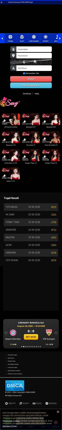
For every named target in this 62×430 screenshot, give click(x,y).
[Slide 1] (21, 346)
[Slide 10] (40, 346)
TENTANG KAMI (12, 355)
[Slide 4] (27, 346)
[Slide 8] (36, 346)
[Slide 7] (34, 346)
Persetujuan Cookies (11, 421)
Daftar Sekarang (31, 85)
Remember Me (32, 73)
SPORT (46, 41)
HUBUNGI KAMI (12, 367)
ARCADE (57, 41)
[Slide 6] (32, 346)
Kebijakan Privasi (10, 426)
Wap (37, 93)
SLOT (22, 41)
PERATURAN (11, 361)
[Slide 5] (30, 346)
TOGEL (10, 41)
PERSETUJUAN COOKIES (15, 373)
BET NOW (31, 337)
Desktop (27, 93)
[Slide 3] (25, 346)
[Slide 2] (23, 346)
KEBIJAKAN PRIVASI (14, 370)
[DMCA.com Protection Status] (14, 385)
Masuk (31, 79)
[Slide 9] (38, 346)
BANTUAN (11, 358)
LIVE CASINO (34, 41)
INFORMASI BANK (13, 364)
